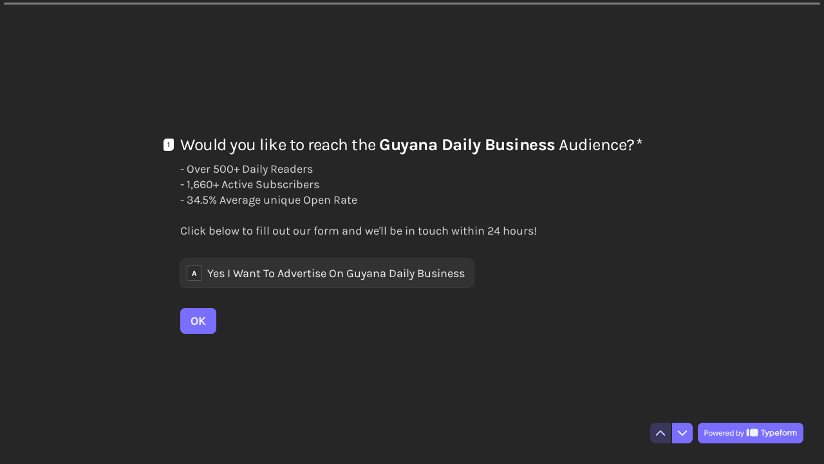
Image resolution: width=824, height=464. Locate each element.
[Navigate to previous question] (660, 433)
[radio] (327, 273)
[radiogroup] (327, 273)
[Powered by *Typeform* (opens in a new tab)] (750, 433)
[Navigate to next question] (682, 433)
